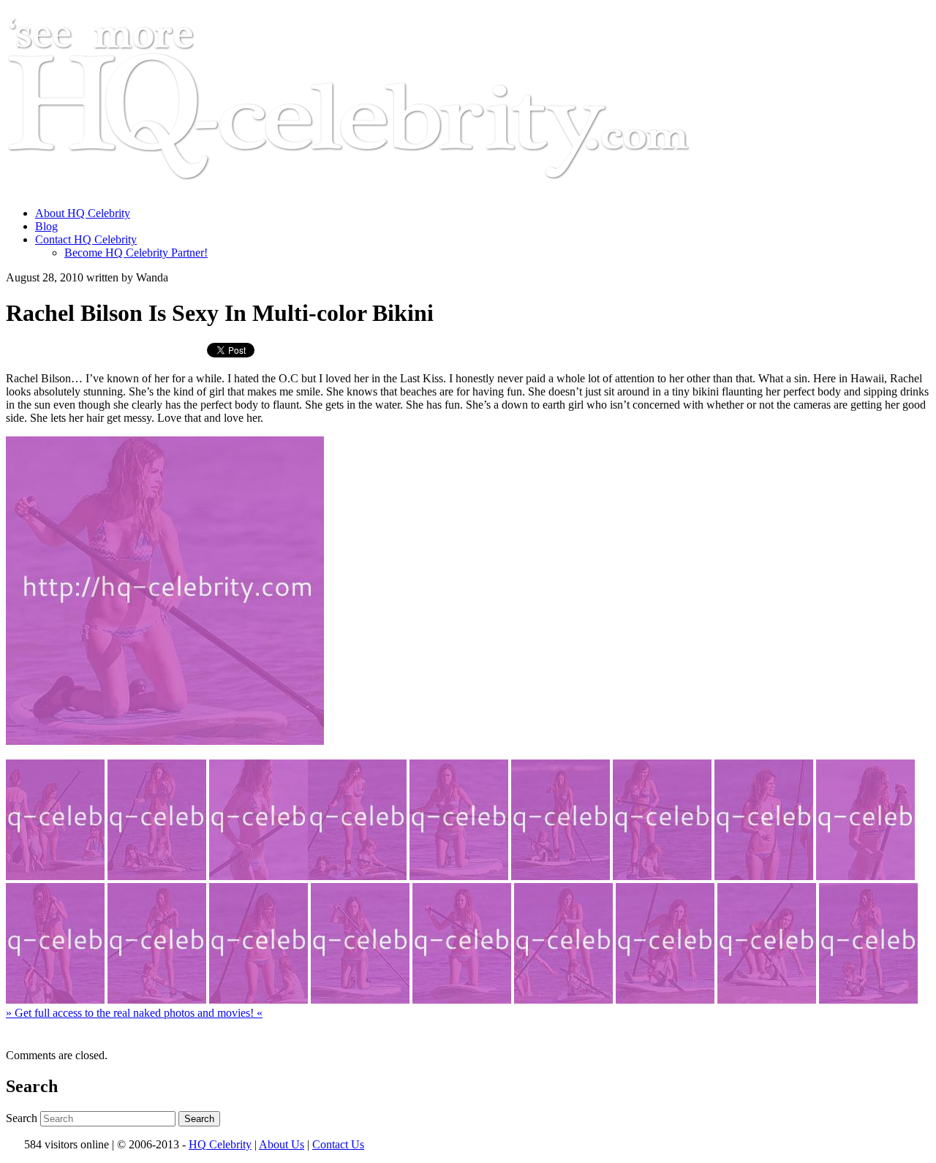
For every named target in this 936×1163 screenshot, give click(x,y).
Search (21, 1118)
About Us (281, 1144)
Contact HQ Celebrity (86, 239)
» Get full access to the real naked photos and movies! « (134, 1013)
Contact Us (338, 1144)
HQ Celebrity (220, 1144)
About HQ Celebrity (82, 213)
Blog (46, 226)
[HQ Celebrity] (376, 188)
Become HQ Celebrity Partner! (136, 252)
